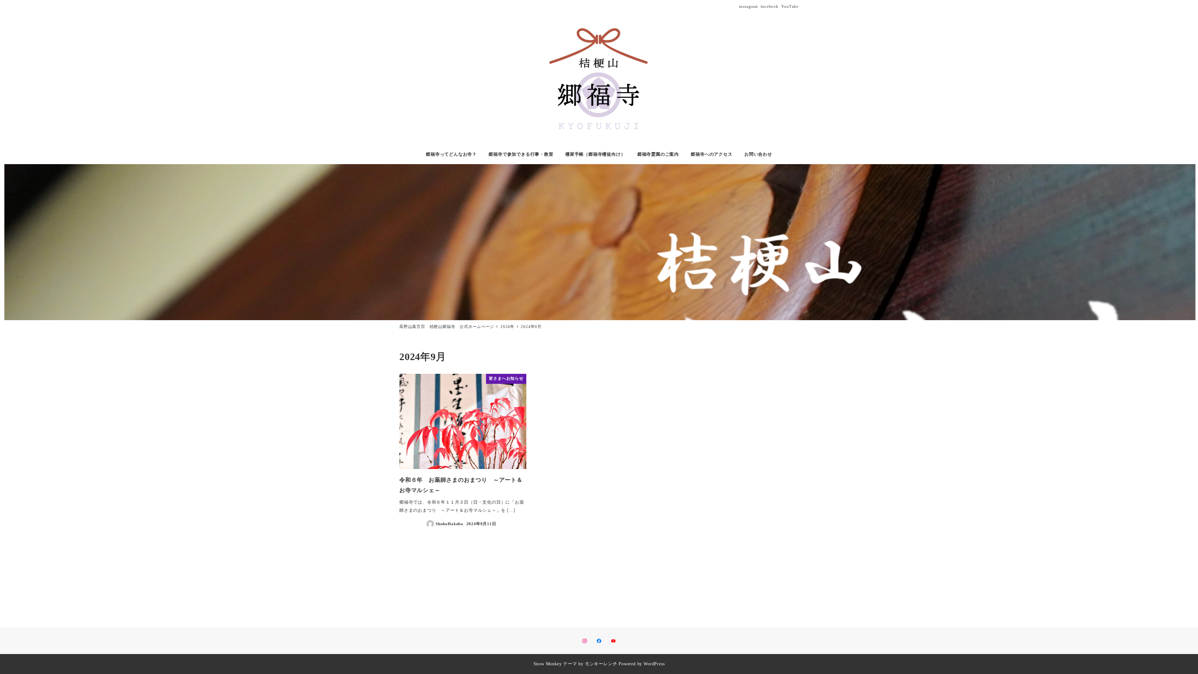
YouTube (790, 6)
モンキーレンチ (601, 663)
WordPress (654, 663)
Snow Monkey (547, 663)
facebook (769, 6)
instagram (748, 6)
